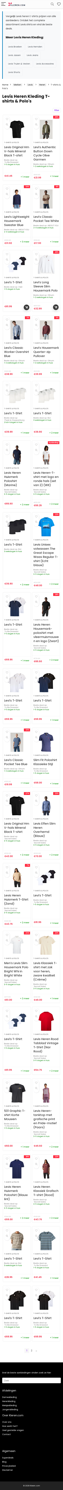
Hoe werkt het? (10, 1426)
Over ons (6, 1422)
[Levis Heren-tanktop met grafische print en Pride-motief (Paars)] (46, 1093)
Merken (17, 84)
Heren (42, 84)
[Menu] (3, 4)
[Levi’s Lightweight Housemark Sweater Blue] (17, 199)
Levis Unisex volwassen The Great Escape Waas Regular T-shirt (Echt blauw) (45, 554)
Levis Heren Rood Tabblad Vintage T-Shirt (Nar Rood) (45, 1045)
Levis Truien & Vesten (19, 63)
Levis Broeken (15, 46)
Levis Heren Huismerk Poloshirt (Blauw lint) (16, 1193)
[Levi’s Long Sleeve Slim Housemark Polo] (46, 264)
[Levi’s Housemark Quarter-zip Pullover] (46, 330)
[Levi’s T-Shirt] (17, 264)
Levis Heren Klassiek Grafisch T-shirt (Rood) (45, 1191)
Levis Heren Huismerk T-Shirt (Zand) (16, 899)
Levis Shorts (14, 72)
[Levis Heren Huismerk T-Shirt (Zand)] (17, 877)
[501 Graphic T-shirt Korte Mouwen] (17, 1093)
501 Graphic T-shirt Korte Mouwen (14, 1115)
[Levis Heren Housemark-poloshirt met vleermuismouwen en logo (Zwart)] (46, 606)
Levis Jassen (14, 55)
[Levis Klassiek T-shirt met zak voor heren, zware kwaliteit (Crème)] (46, 945)
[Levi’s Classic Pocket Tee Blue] (17, 742)
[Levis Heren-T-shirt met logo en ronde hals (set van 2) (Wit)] (46, 455)
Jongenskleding (10, 1409)
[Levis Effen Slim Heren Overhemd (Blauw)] (46, 805)
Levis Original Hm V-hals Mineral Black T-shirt (16, 151)
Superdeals (7, 1457)
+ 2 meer (54, 432)
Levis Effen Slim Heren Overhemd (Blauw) (44, 830)
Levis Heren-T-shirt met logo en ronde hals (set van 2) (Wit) (46, 479)
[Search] (52, 4)
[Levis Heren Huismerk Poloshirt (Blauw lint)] (17, 1169)
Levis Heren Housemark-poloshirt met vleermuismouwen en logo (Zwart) (46, 633)
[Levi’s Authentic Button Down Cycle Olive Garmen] (46, 129)
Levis (30, 84)
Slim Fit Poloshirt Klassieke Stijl (45, 762)
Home (5, 84)
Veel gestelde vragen (13, 1430)
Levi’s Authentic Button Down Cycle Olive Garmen (44, 153)
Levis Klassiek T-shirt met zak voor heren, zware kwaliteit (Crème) (45, 971)
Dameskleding (9, 1397)
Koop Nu (26, 307)
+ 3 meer (24, 241)
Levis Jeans (32, 55)
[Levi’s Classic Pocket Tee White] (46, 199)
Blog (4, 1461)
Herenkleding (8, 1401)
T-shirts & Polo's (11, 142)
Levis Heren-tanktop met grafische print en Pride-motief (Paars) (45, 1119)
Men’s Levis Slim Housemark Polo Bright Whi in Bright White (16, 969)
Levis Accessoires (45, 63)
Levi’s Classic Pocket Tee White (46, 219)
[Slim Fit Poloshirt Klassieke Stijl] (46, 742)
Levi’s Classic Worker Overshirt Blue (16, 352)
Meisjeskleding (9, 1405)
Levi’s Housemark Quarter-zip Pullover (46, 352)
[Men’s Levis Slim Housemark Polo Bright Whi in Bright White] (17, 945)
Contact (6, 1434)
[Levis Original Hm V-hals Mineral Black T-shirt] (17, 129)
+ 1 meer (25, 176)
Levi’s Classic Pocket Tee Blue (15, 762)
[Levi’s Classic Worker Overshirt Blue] (17, 330)
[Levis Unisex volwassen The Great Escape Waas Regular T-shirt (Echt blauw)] (46, 526)
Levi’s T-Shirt (13, 282)
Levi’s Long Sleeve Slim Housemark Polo (45, 286)
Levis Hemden (35, 46)
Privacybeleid (9, 1465)
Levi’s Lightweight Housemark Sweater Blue (16, 221)
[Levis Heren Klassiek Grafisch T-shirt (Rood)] (46, 1169)
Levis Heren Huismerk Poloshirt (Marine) (12, 479)
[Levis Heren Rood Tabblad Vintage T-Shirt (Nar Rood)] (46, 1021)
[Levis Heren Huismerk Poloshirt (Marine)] (17, 455)
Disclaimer (7, 1470)
